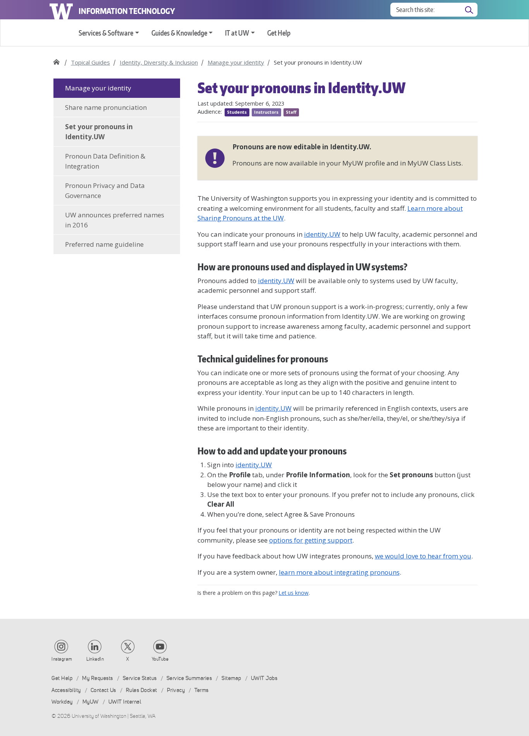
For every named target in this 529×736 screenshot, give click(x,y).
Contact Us (103, 690)
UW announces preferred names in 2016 (114, 219)
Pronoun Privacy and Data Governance (105, 190)
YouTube (160, 659)
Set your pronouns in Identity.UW (99, 131)
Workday (62, 701)
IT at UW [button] (237, 32)
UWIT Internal (124, 701)
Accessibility (66, 690)
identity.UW (276, 280)
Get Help (278, 32)
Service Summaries (189, 678)
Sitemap (231, 678)
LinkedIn (95, 659)
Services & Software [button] (106, 32)
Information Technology (127, 11)
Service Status (140, 678)
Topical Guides (90, 62)
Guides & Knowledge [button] (179, 32)
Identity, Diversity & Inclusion (159, 62)
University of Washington (61, 9)
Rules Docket (141, 690)
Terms (201, 690)
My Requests (97, 678)
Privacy (176, 690)
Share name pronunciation (106, 107)
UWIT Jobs (264, 678)
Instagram (62, 659)
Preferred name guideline (104, 244)
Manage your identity (236, 62)
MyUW (90, 701)
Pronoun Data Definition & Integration (105, 161)
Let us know (294, 592)
